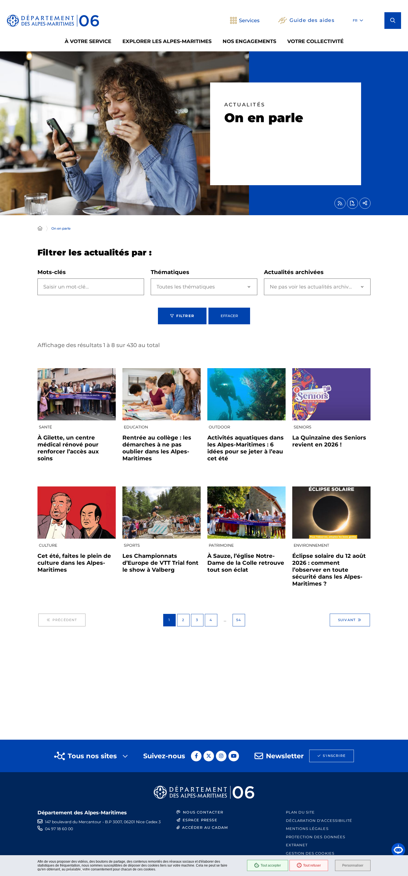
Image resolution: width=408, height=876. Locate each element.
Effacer (229, 315)
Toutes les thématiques (186, 287)
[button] (392, 20)
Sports (132, 545)
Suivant (347, 620)
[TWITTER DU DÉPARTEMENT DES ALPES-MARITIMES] (208, 756)
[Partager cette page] (365, 203)
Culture (48, 545)
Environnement (311, 545)
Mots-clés (51, 272)
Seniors (302, 427)
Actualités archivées (294, 272)
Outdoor (219, 427)
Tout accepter (271, 865)
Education (136, 427)
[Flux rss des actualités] (340, 203)
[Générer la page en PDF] (352, 203)
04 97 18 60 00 (59, 828)
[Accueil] (39, 228)
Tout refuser (312, 865)
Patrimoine (221, 545)
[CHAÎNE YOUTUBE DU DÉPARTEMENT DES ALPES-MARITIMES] (233, 756)
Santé (45, 427)
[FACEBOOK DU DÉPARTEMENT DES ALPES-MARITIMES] (196, 756)
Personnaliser (352, 865)
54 (238, 620)
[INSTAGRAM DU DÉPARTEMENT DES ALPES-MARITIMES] (221, 756)
